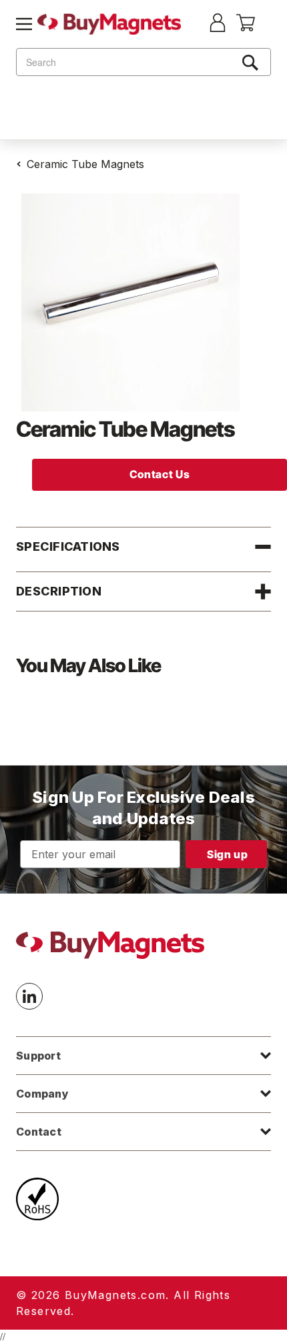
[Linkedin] (29, 996)
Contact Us (159, 474)
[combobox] (143, 62)
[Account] (218, 24)
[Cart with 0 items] (245, 27)
